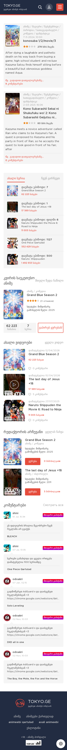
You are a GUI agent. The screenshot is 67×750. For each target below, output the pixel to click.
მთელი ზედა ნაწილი (49, 280)
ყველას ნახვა (54, 432)
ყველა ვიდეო (54, 342)
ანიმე (17, 716)
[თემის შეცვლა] (60, 743)
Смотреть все (53, 505)
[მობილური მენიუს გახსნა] (59, 7)
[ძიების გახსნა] (40, 7)
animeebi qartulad (21, 722)
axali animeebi (48, 722)
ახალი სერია (16, 178)
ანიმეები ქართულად (39, 716)
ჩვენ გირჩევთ (50, 178)
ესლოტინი (34, 728)
